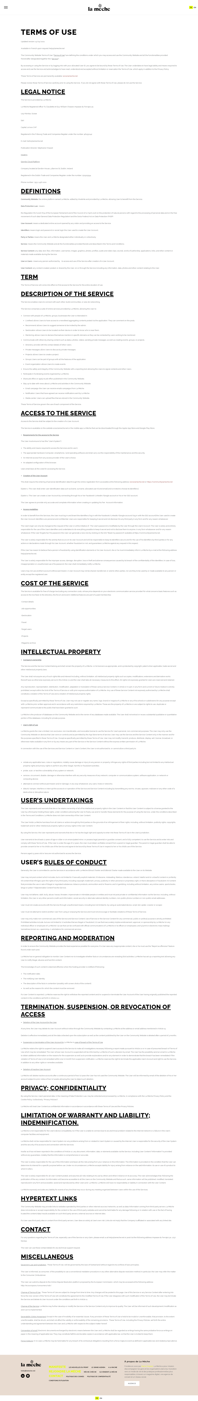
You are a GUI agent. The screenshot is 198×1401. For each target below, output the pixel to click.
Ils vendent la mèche (108, 1372)
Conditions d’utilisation (59, 1380)
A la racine (112, 1367)
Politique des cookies (75, 1376)
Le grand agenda (98, 1367)
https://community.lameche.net (160, 482)
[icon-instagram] (28, 1376)
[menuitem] (191, 7)
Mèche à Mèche (90, 1372)
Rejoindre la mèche (65, 1371)
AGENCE (132, 1383)
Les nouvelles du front (78, 1367)
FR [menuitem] (191, 7)
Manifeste (57, 1367)
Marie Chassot (147, 1366)
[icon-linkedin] (23, 1376)
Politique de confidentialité (99, 1376)
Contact (56, 1376)
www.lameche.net (70, 76)
